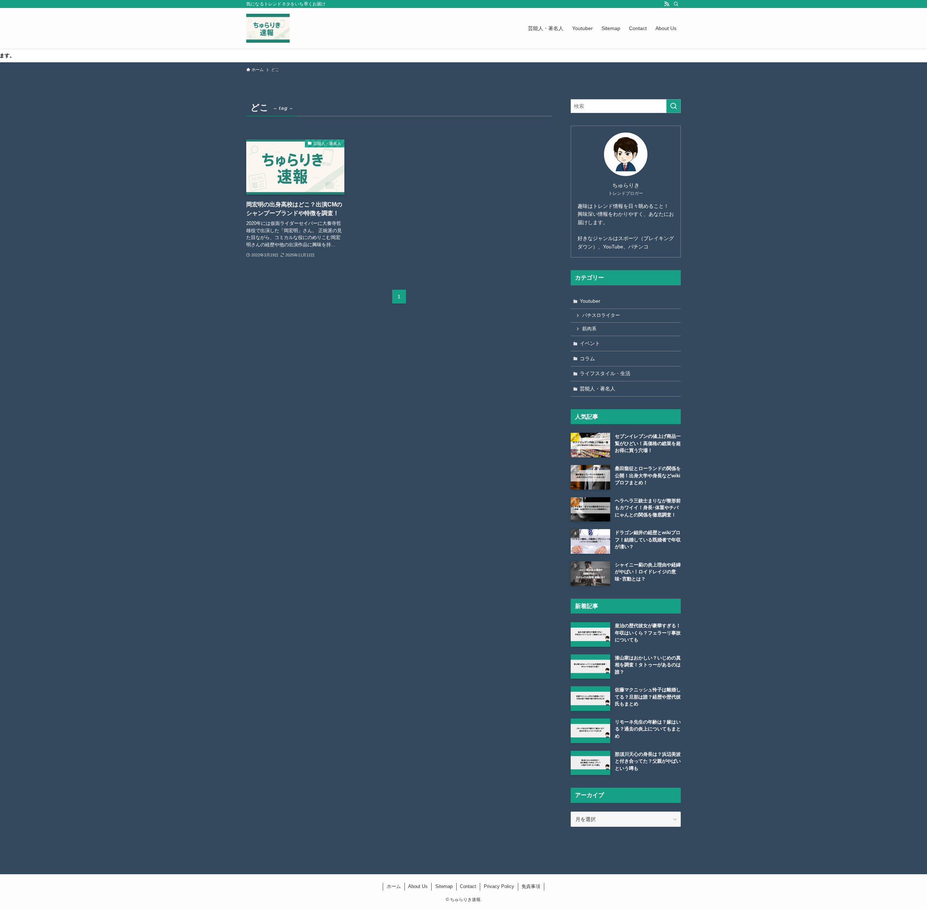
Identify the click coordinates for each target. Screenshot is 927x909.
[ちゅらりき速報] (268, 28)
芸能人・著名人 (597, 388)
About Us (418, 886)
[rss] (666, 4)
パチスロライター (601, 315)
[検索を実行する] (673, 106)
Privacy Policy (499, 886)
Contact (468, 886)
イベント (590, 343)
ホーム (394, 886)
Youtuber (590, 301)
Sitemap (444, 886)
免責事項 (530, 886)
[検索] (676, 4)
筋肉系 (589, 328)
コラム (587, 358)
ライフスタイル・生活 (605, 373)
